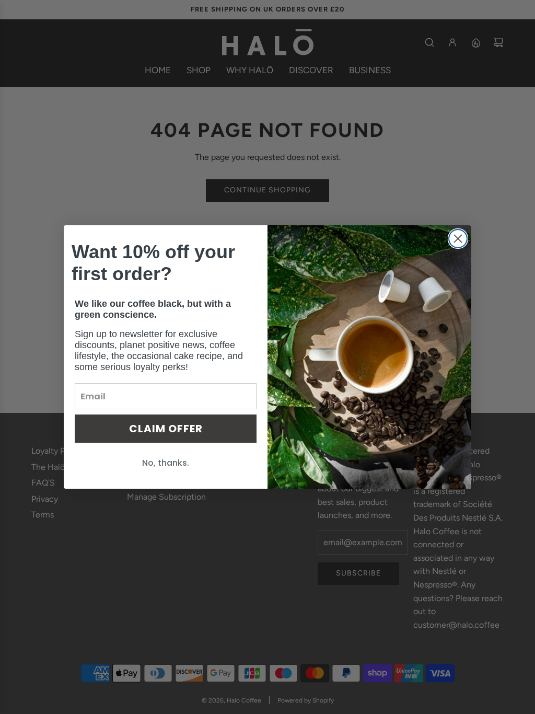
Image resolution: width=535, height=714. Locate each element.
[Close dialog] (458, 238)
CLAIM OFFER (166, 428)
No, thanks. (165, 463)
